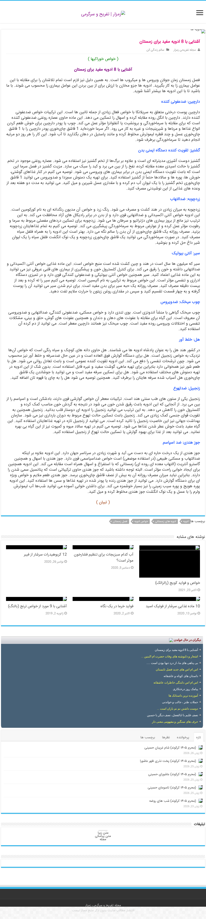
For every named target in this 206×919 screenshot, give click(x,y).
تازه (198, 737)
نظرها (166, 737)
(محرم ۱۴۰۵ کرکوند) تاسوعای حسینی (172, 787)
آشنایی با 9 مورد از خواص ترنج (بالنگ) (37, 606)
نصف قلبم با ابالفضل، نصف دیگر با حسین (172, 715)
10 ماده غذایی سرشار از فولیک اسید (173, 606)
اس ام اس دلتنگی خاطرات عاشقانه (175, 682)
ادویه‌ (186, 521)
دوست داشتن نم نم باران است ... (177, 708)
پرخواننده (183, 737)
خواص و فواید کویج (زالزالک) (177, 583)
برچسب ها (147, 737)
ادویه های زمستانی (165, 521)
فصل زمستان (120, 521)
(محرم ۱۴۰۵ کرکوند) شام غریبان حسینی (170, 747)
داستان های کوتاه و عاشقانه (181, 676)
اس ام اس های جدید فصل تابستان (177, 669)
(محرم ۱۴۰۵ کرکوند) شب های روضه (172, 801)
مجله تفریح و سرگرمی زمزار (103, 905)
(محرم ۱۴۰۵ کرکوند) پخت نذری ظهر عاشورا (168, 761)
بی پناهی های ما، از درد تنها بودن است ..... (172, 663)
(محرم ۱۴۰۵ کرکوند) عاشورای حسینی (172, 774)
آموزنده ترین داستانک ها (183, 695)
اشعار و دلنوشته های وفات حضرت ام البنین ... (169, 656)
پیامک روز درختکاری (185, 689)
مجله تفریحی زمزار (185, 50)
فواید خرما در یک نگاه (116, 606)
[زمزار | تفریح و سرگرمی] (103, 14)
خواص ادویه (141, 521)
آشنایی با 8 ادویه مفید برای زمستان (176, 650)
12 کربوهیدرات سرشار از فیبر (45, 555)
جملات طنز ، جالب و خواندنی (180, 702)
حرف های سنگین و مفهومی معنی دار (175, 721)
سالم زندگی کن (155, 50)
